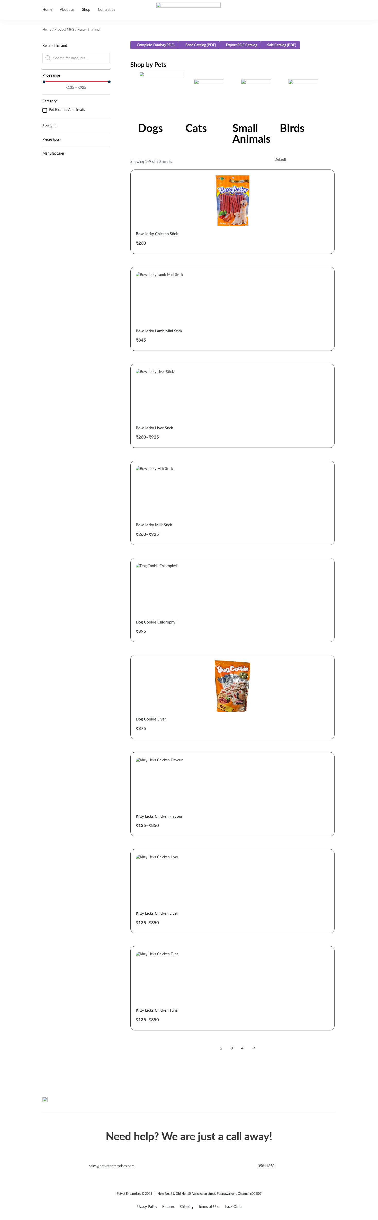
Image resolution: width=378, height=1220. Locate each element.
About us (67, 10)
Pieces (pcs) (51, 139)
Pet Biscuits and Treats (67, 110)
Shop (86, 10)
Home (47, 10)
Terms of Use (209, 1207)
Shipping (186, 1207)
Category (49, 101)
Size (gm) (49, 126)
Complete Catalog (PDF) (156, 45)
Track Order (233, 1207)
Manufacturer (53, 153)
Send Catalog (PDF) (200, 45)
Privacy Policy (146, 1207)
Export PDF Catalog (241, 45)
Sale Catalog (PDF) (281, 45)
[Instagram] (332, 1103)
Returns (168, 1207)
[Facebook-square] (321, 1103)
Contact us (106, 10)
